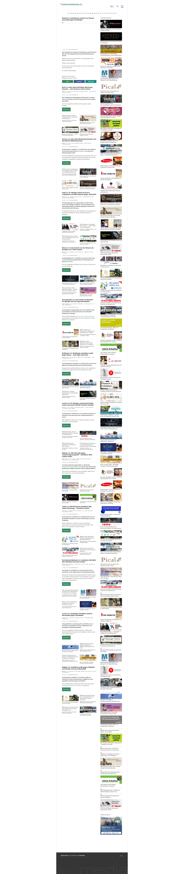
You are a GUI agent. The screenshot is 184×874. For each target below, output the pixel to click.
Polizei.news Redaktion (73, 49)
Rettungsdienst (72, 685)
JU (86, 13)
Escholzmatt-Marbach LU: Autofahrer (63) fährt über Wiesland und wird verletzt (79, 561)
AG (68, 13)
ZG (115, 13)
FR (79, 13)
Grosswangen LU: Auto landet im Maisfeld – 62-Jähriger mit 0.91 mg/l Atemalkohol (78, 300)
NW (92, 13)
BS (77, 13)
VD (110, 13)
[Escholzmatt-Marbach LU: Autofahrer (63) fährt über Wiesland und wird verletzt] (79, 565)
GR (84, 13)
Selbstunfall (69, 261)
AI (70, 13)
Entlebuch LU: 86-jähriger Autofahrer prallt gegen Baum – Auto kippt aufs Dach (77, 354)
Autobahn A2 (81, 151)
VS (111, 13)
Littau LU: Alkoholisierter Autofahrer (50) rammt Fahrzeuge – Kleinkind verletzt (76, 507)
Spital (82, 685)
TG (104, 13)
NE (90, 13)
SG (96, 13)
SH (98, 13)
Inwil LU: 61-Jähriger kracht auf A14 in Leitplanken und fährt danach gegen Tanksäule (79, 193)
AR (71, 13)
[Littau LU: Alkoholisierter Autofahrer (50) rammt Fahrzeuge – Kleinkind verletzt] (79, 511)
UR (108, 13)
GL (82, 13)
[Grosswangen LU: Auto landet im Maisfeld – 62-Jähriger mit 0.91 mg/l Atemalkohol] (79, 304)
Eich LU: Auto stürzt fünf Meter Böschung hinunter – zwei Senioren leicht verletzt (77, 88)
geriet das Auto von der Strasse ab (84, 316)
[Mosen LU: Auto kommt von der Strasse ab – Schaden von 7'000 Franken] (79, 253)
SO (100, 13)
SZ (102, 13)
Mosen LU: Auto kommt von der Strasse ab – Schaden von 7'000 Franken (78, 248)
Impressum (64, 855)
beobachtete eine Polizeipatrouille (71, 466)
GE (81, 13)
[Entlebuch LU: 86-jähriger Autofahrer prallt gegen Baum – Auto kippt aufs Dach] (79, 358)
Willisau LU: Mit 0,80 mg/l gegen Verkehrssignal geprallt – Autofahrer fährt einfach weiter (77, 454)
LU (88, 13)
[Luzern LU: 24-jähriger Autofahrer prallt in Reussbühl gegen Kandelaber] (79, 618)
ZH (113, 13)
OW (94, 13)
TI (106, 13)
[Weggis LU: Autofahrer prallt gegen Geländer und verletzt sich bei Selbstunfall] (79, 672)
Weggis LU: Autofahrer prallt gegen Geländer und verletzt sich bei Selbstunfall (78, 668)
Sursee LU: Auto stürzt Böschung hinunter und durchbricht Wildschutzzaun (79, 140)
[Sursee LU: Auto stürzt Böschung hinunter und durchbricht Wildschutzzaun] (79, 144)
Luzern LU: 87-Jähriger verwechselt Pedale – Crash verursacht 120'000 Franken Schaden (78, 404)
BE (73, 13)
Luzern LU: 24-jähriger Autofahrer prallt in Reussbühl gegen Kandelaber (77, 614)
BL (75, 13)
